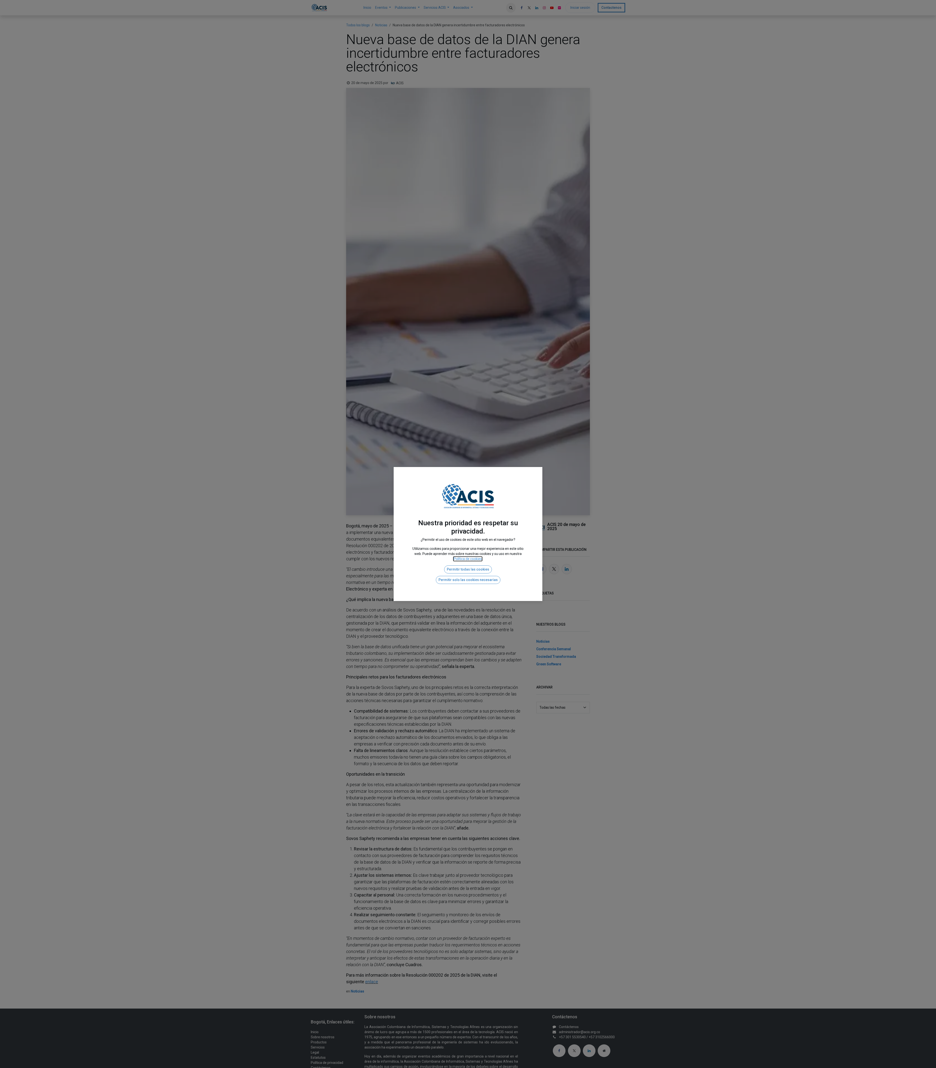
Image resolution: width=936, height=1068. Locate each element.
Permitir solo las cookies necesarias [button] (468, 580)
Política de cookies (468, 559)
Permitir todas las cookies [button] (468, 569)
